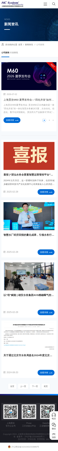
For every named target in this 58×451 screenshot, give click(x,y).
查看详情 (10, 120)
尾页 (46, 386)
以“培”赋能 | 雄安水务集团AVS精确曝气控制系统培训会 (29, 295)
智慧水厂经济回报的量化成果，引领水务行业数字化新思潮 (29, 234)
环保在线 (32, 439)
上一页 (23, 386)
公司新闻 (5, 52)
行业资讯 (14, 52)
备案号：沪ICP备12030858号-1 (30, 436)
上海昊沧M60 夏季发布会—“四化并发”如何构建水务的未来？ (29, 99)
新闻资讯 (29, 44)
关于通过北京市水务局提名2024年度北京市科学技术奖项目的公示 (29, 355)
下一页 (35, 386)
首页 (20, 44)
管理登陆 (41, 439)
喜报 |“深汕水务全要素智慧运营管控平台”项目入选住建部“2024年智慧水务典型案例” (29, 174)
